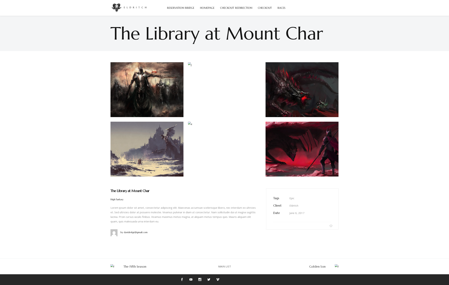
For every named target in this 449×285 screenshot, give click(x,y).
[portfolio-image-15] (302, 149)
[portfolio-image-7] (146, 149)
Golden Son (317, 266)
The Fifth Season (134, 266)
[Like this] (331, 225)
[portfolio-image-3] (224, 64)
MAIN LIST (224, 266)
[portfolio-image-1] (146, 89)
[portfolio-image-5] (302, 89)
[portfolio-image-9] (224, 124)
